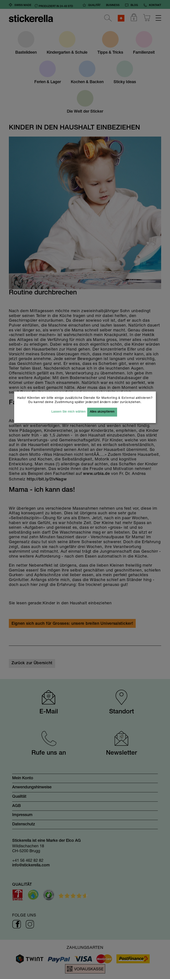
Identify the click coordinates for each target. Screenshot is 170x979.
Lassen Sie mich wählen (68, 411)
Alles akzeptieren (102, 411)
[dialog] (85, 489)
